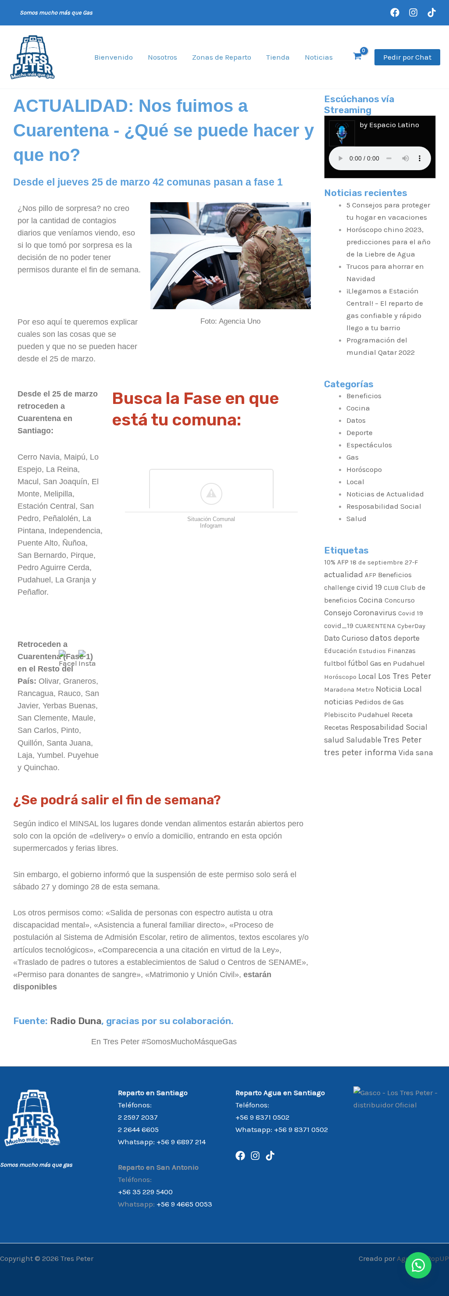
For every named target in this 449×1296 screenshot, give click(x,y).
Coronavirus (374, 613)
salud (334, 740)
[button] (407, 57)
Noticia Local (399, 689)
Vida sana (416, 752)
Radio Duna (75, 1020)
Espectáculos (369, 444)
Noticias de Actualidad (385, 493)
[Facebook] (394, 12)
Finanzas (402, 650)
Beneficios (363, 395)
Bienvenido (113, 57)
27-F (411, 562)
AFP (370, 575)
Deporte (359, 432)
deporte (407, 638)
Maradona (339, 689)
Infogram (211, 525)
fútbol (358, 663)
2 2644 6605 (138, 1129)
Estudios (372, 651)
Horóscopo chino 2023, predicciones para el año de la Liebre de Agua (388, 241)
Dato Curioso (346, 638)
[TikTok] (431, 12)
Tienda (278, 57)
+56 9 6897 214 (181, 1141)
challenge (339, 588)
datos (381, 638)
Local (355, 481)
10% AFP (336, 562)
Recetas (336, 727)
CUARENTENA (375, 626)
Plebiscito (340, 714)
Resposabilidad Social (383, 506)
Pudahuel (374, 714)
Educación (340, 651)
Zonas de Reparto (221, 57)
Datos (356, 420)
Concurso (400, 600)
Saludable (363, 740)
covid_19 (338, 625)
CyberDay (411, 626)
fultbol (335, 663)
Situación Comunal (211, 519)
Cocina (358, 407)
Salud (356, 518)
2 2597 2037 (138, 1117)
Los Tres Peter (404, 676)
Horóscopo (364, 469)
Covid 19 (410, 613)
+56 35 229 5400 (145, 1191)
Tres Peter (402, 740)
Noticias (319, 57)
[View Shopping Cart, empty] (357, 57)
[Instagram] (413, 12)
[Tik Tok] (270, 1155)
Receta (402, 714)
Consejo (338, 612)
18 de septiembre (376, 562)
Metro (365, 689)
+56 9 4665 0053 (184, 1204)
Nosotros (162, 57)
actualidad (343, 574)
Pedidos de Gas (379, 702)
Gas (352, 457)
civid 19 (369, 587)
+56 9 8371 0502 (262, 1117)
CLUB (391, 588)
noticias (338, 702)
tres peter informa (360, 752)
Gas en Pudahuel (397, 663)
